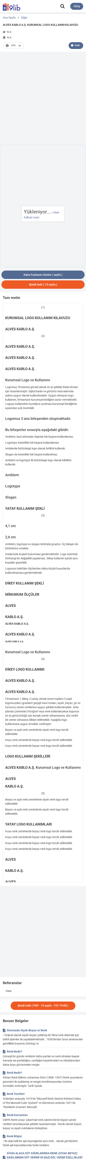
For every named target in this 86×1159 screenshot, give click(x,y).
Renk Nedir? (14, 1051)
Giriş (77, 6)
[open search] (62, 6)
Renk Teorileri (16, 1093)
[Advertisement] (43, 99)
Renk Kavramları (17, 1115)
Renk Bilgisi (14, 1136)
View (9, 991)
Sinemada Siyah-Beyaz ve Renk (27, 1030)
